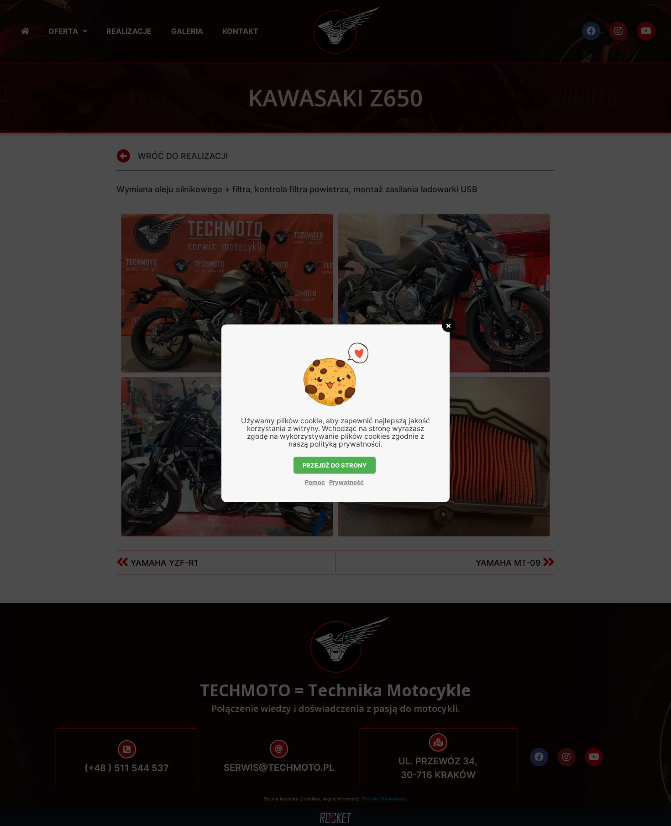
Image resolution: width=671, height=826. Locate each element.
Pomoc (315, 481)
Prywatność (346, 481)
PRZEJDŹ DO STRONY (335, 464)
